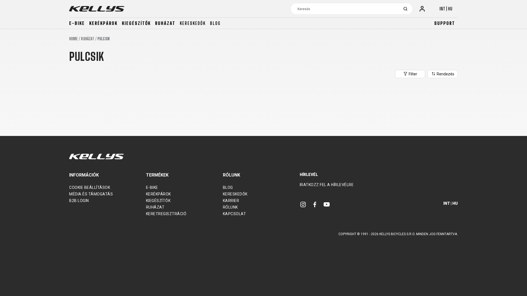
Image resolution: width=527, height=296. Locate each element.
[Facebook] (315, 204)
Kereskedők (193, 23)
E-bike (77, 23)
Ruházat (165, 23)
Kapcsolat (234, 214)
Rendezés (445, 74)
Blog (215, 23)
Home (73, 38)
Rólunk (230, 207)
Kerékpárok (103, 23)
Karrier (231, 200)
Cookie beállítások (89, 187)
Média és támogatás (91, 194)
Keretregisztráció (166, 214)
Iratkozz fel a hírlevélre (327, 185)
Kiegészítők (136, 23)
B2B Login (79, 200)
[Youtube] (326, 204)
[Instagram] (303, 204)
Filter (412, 74)
